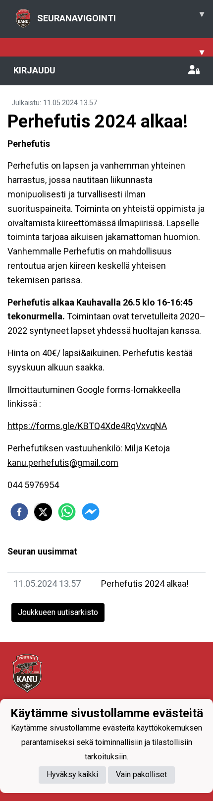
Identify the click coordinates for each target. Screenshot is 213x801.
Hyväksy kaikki (72, 774)
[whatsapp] (67, 512)
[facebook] (19, 512)
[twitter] (43, 512)
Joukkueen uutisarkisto (58, 612)
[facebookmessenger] (91, 512)
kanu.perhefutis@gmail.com (62, 462)
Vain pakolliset (141, 774)
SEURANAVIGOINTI (120, 15)
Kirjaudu (34, 70)
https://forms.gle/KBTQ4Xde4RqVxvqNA (87, 426)
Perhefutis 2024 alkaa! (145, 583)
